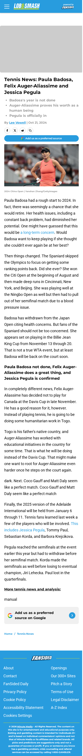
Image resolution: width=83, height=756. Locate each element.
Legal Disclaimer (65, 699)
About (8, 668)
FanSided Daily (16, 684)
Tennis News (25, 633)
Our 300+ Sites (63, 676)
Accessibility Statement (23, 707)
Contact (10, 676)
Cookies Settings (17, 715)
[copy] (30, 130)
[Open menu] (6, 6)
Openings (59, 668)
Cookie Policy (14, 699)
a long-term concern (37, 232)
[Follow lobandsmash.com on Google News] (72, 615)
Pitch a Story (61, 684)
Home (8, 633)
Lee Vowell (17, 123)
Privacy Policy (15, 691)
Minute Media (25, 726)
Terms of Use (62, 691)
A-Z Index (59, 707)
